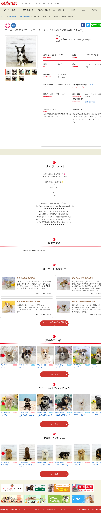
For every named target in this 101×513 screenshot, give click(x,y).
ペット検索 (12, 16)
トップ (3, 16)
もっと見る (54, 374)
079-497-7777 (90, 102)
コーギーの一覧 (24, 16)
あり (91, 85)
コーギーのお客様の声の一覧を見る (54, 323)
